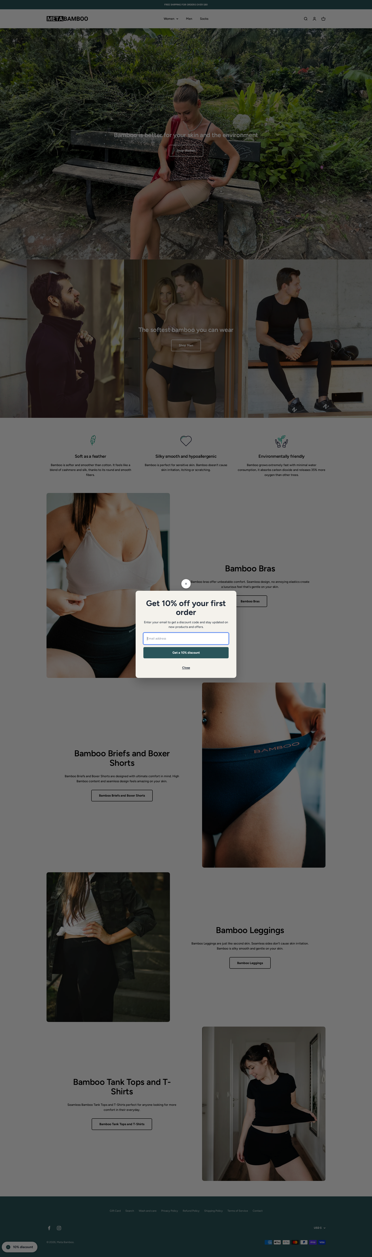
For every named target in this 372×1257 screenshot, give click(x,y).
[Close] (186, 583)
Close (186, 668)
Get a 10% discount (186, 652)
